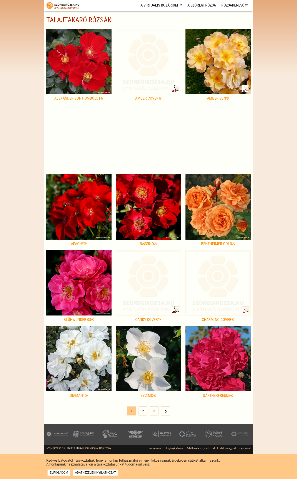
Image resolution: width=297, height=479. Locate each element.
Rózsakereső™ (235, 5)
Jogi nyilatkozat (174, 448)
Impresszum (156, 448)
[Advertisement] (148, 139)
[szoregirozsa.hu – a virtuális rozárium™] (62, 9)
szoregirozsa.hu (55, 448)
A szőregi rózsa (201, 5)
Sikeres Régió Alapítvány (96, 448)
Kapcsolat (245, 448)
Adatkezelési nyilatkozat (201, 448)
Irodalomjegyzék (227, 448)
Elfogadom (59, 472)
